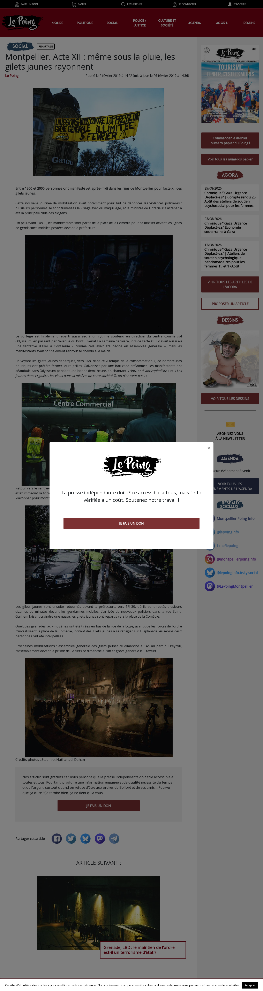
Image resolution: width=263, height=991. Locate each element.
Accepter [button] (250, 985)
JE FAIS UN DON (131, 523)
